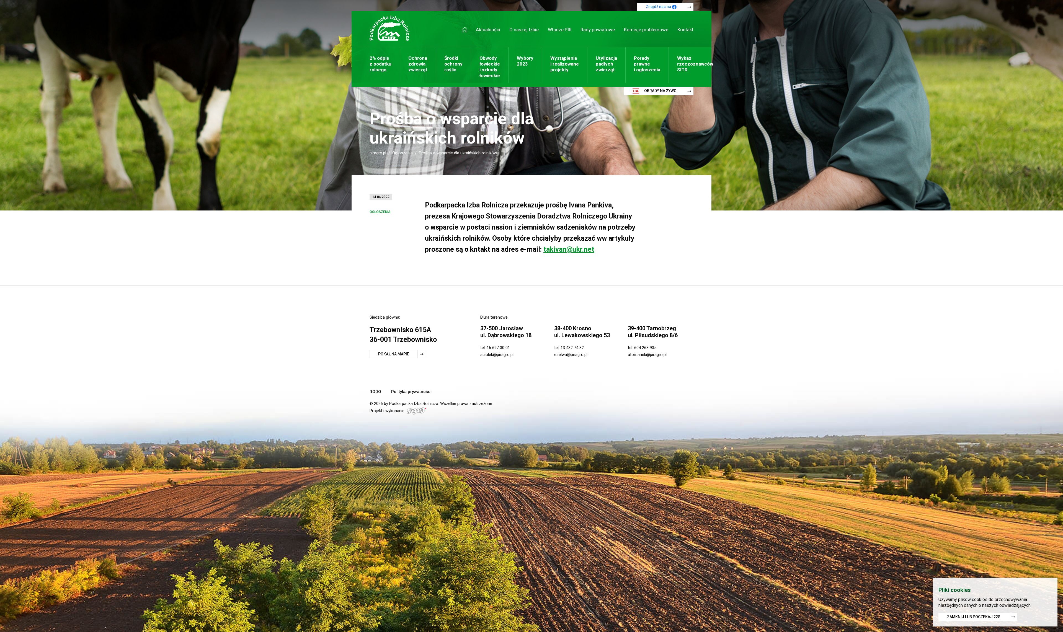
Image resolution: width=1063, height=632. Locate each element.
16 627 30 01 (498, 347)
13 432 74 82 (572, 347)
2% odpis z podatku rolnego (380, 63)
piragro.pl (378, 152)
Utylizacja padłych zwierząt (606, 63)
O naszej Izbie (524, 29)
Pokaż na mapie (393, 354)
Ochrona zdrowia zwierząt (417, 63)
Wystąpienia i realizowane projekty (564, 63)
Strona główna (466, 29)
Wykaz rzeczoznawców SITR (695, 63)
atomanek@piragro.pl (647, 354)
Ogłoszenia (402, 152)
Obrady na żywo (660, 91)
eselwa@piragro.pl (570, 354)
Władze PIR (560, 29)
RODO (375, 391)
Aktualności (488, 29)
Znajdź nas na (659, 6)
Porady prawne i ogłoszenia (647, 63)
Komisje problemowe (646, 29)
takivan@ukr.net (568, 249)
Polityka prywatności (411, 391)
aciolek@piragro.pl (497, 354)
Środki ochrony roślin (453, 63)
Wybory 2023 (525, 61)
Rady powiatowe (597, 29)
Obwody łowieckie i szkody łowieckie (489, 66)
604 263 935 (645, 347)
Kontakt (685, 29)
